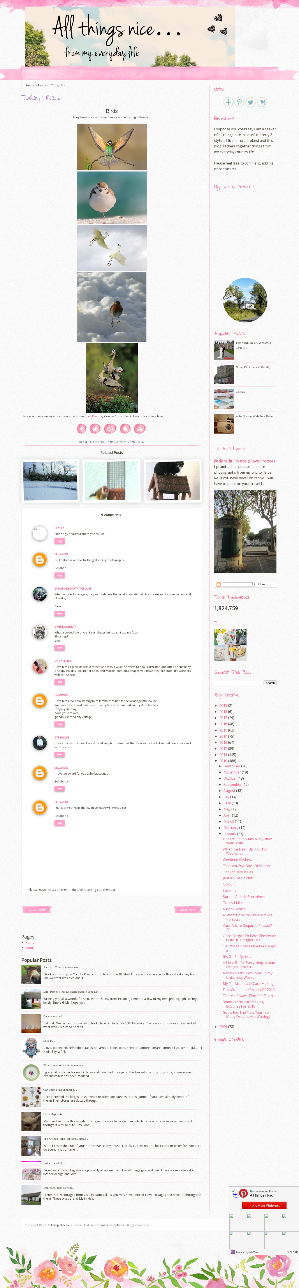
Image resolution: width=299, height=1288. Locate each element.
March (228, 821)
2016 (223, 723)
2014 (223, 736)
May (226, 809)
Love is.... (49, 1041)
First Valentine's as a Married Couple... (253, 345)
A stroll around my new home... (255, 416)
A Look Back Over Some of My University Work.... (248, 975)
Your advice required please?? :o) (247, 927)
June (227, 803)
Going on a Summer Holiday (253, 367)
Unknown (62, 695)
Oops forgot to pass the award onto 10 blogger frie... (249, 937)
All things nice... (97, 442)
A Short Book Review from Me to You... (248, 917)
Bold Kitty (173, 491)
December (231, 766)
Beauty (42, 85)
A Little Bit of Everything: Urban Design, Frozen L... (249, 964)
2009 (223, 1026)
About (29, 948)
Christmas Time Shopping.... (60, 1090)
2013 (223, 742)
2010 (223, 760)
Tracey (59, 528)
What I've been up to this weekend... (245, 851)
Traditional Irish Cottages (58, 1188)
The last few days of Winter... (247, 865)
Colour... (241, 392)
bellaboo (61, 554)
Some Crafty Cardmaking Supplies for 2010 (243, 1003)
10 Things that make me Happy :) (249, 948)
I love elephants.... (54, 1114)
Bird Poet (92, 416)
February (230, 827)
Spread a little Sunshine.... (244, 896)
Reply (59, 540)
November (232, 772)
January (229, 833)
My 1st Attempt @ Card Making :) (249, 983)
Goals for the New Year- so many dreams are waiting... (247, 1014)
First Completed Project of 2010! (249, 989)
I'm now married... (53, 1016)
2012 (223, 748)
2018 (223, 711)
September (232, 784)
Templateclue (60, 1225)
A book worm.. (235, 908)
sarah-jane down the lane (73, 588)
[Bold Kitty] (173, 498)
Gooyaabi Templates (109, 1225)
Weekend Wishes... (238, 859)
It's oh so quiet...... (237, 956)
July (226, 796)
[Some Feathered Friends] (112, 498)
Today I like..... (234, 902)
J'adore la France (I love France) (244, 461)
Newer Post (36, 910)
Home (29, 942)
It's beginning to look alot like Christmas (50, 492)
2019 (223, 705)
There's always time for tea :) (248, 995)
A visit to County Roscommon (61, 967)
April (227, 815)
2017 (223, 717)
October (230, 778)
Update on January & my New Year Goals (247, 840)
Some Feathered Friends (112, 491)
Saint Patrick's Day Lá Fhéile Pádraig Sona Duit (71, 992)
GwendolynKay (65, 626)
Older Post (187, 910)
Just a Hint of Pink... (55, 1163)
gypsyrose (62, 737)
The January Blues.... (239, 872)
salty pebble (63, 661)
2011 (223, 754)
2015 (223, 730)
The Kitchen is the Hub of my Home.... (65, 1139)
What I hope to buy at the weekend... (64, 1065)
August (229, 790)
